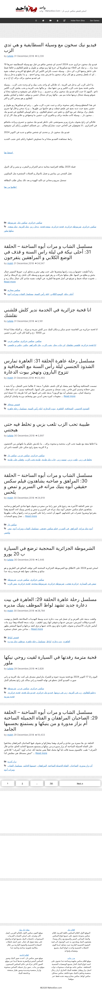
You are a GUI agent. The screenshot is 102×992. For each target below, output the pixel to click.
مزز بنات (71, 958)
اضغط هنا (9, 152)
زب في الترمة (75, 692)
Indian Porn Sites (78, 20)
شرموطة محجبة (39, 583)
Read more (10, 281)
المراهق (74, 528)
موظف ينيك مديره (16, 641)
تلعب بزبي (73, 459)
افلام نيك (71, 929)
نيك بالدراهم (35, 345)
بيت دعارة (57, 641)
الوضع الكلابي (56, 294)
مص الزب (12, 583)
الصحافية (69, 408)
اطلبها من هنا (10, 187)
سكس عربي (13, 341)
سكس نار (12, 455)
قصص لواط (13, 637)
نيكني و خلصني (15, 345)
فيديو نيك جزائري (45, 692)
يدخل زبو (34, 226)
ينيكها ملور (9, 230)
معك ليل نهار (24, 929)
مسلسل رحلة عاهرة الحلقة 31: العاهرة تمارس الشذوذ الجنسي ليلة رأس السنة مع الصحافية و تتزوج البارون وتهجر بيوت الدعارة (49, 366)
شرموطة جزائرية (73, 226)
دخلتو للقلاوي (89, 692)
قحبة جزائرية (58, 226)
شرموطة (12, 222)
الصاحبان (74, 765)
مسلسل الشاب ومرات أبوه (20, 294)
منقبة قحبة (45, 226)
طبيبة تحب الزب (33, 459)
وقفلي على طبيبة (16, 459)
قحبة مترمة (9, 696)
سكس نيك (22, 222)
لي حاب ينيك (59, 345)
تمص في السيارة (88, 583)
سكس (38, 341)
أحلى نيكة (68, 294)
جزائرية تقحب (72, 583)
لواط (49, 641)
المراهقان (42, 765)
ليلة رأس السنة (42, 294)
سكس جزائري (35, 222)
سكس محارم (14, 290)
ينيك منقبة (13, 226)
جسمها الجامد (29, 765)
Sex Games (94, 20)
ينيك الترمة (24, 226)
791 (52, 783)
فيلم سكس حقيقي (49, 528)
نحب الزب (47, 345)
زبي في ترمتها (60, 692)
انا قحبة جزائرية (88, 345)
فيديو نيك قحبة (28, 692)
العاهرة (60, 408)
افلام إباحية (24, 955)
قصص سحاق (14, 404)
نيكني (25, 345)
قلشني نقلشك (73, 345)
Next (80, 783)
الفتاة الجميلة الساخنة (58, 765)
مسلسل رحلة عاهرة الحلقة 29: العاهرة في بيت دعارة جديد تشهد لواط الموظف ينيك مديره (50, 602)
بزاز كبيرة (12, 761)
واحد (42, 7)
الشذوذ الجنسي (82, 408)
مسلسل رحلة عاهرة (17, 408)
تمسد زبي (62, 459)
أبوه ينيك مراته (86, 528)
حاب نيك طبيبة (49, 459)
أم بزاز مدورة (86, 765)
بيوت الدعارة (50, 408)
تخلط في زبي (85, 459)
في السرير (64, 528)
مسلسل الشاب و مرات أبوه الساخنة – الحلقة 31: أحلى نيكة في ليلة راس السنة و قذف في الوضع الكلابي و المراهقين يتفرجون (48, 251)
